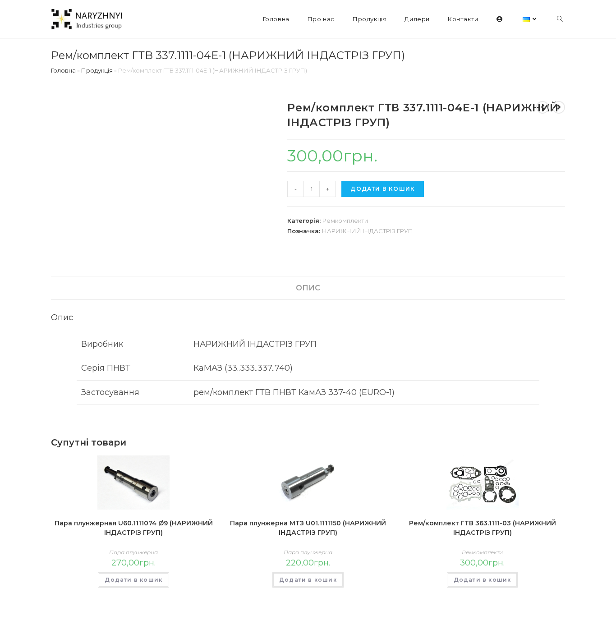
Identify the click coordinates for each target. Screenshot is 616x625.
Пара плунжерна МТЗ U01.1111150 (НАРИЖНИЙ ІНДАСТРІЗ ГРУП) (308, 528)
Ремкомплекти (345, 220)
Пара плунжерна (133, 552)
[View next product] (558, 107)
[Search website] (560, 19)
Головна (63, 70)
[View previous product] (542, 107)
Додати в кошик (382, 188)
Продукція (97, 70)
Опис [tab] (308, 287)
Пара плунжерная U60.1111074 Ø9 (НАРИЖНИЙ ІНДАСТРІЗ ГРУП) (134, 528)
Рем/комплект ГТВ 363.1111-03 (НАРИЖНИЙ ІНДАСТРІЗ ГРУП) (482, 528)
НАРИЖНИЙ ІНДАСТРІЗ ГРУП (367, 230)
